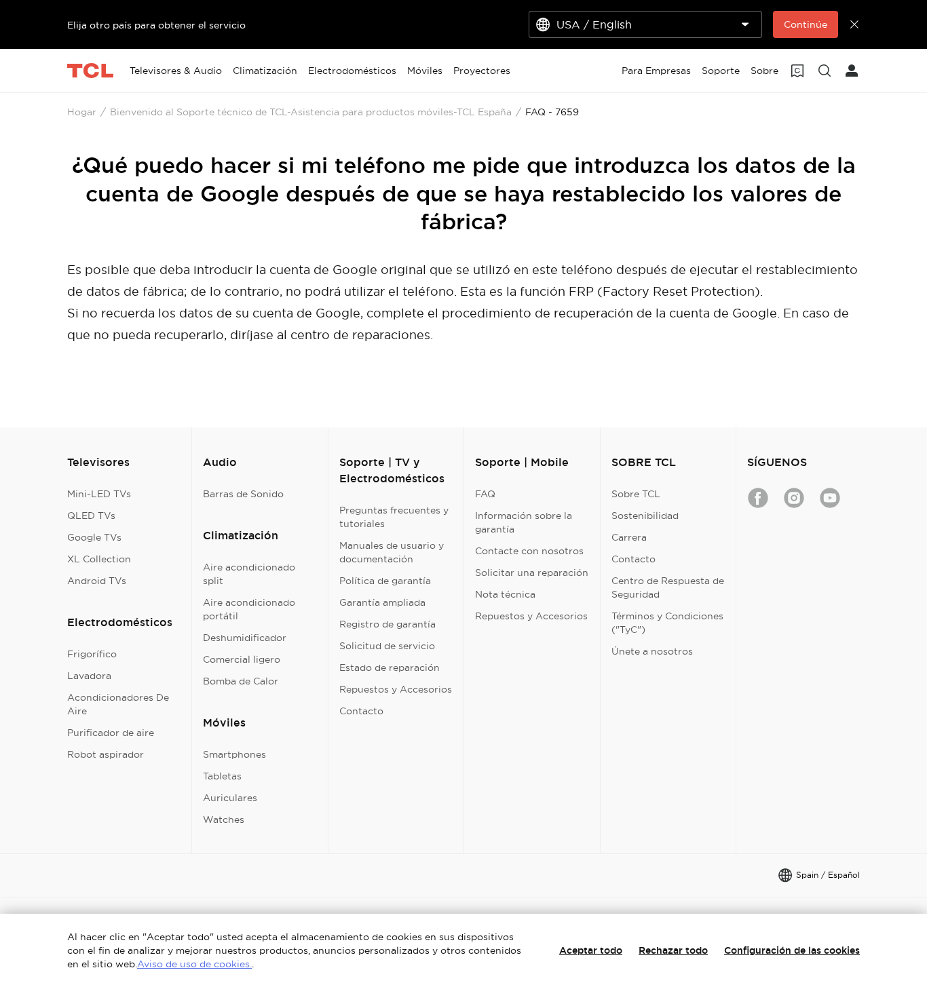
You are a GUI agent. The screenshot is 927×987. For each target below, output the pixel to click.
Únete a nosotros (652, 651)
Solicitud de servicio (387, 646)
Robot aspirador (105, 754)
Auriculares (230, 798)
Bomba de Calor (240, 681)
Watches (223, 819)
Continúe (805, 24)
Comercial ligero (241, 659)
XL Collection (99, 559)
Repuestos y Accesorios (395, 689)
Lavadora (89, 676)
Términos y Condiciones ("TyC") (667, 623)
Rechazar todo (673, 950)
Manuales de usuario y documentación (391, 552)
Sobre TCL (635, 494)
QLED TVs (91, 515)
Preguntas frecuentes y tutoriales (394, 517)
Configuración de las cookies (792, 950)
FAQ (485, 494)
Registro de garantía (387, 624)
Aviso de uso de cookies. (194, 964)
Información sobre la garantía (523, 522)
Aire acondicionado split (249, 574)
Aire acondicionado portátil (249, 609)
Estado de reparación (389, 667)
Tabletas (222, 776)
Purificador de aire (110, 733)
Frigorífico (92, 654)
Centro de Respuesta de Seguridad (667, 587)
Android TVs (96, 581)
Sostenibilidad (645, 515)
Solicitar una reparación (531, 572)
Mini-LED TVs (99, 494)
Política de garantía (385, 581)
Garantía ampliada (382, 602)
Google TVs (94, 537)
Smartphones (234, 754)
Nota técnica (505, 594)
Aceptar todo (590, 950)
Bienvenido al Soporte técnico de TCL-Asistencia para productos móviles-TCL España (311, 112)
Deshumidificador (244, 638)
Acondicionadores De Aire (118, 704)
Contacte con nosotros (529, 551)
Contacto (361, 711)
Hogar (81, 112)
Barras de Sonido (243, 494)
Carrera (629, 537)
